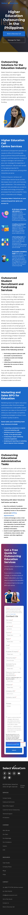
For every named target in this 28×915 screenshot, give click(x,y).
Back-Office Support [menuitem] (8, 806)
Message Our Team (14, 40)
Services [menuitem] (5, 792)
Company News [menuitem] (7, 866)
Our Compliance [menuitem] (7, 842)
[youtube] (19, 773)
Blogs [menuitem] (4, 870)
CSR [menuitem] (4, 850)
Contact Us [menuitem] (6, 903)
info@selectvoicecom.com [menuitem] (10, 895)
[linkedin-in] (9, 773)
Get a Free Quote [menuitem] (7, 899)
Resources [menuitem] (6, 857)
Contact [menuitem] (5, 882)
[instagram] (14, 773)
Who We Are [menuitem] (6, 830)
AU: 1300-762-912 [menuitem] (7, 891)
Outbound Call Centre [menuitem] (9, 802)
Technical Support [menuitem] (7, 813)
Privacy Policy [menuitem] (22, 786)
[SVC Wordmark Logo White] (10, 2)
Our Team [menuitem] (5, 834)
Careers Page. (13, 614)
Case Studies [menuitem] (6, 863)
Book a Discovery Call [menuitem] (8, 907)
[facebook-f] (5, 773)
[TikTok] (5, 778)
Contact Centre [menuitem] (7, 798)
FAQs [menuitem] (4, 874)
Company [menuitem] (6, 825)
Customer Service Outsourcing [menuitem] (11, 810)
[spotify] (9, 778)
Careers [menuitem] (5, 846)
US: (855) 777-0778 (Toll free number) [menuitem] (13, 887)
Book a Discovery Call (14, 34)
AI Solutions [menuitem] (6, 817)
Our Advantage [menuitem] (7, 838)
